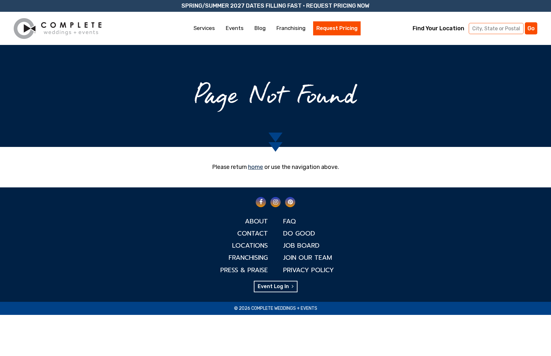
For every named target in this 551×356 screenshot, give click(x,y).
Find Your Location (438, 28)
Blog (260, 28)
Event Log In (274, 286)
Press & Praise (244, 270)
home (255, 167)
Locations (250, 245)
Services (204, 28)
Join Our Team (307, 257)
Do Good (299, 233)
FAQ (289, 221)
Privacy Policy (308, 270)
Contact (252, 233)
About (256, 221)
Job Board (301, 245)
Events (235, 28)
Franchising (290, 28)
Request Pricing (336, 28)
